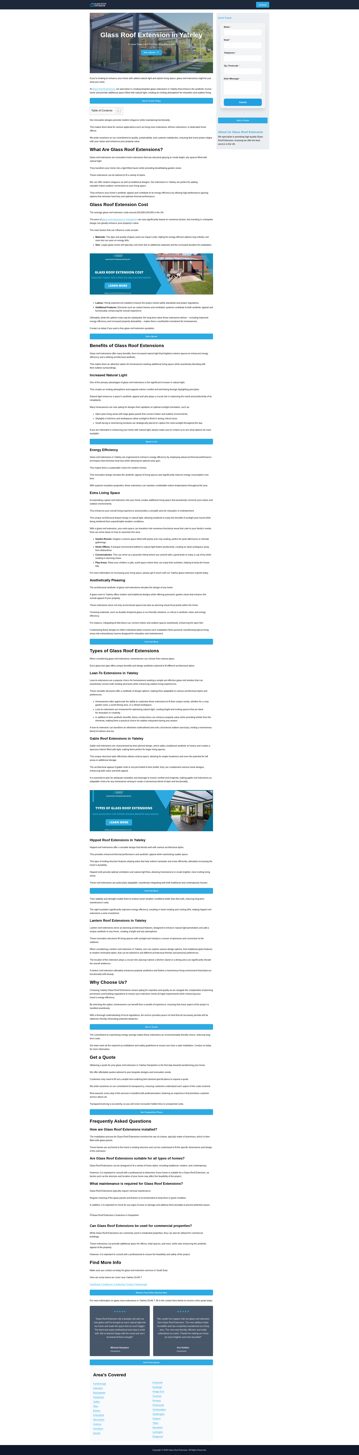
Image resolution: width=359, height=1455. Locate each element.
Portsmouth (158, 1405)
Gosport (156, 1418)
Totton (156, 1423)
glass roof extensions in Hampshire (119, 219)
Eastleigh (157, 1387)
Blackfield (157, 1427)
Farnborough (140, 1284)
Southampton (159, 1409)
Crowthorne (107, 1284)
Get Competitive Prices (151, 1112)
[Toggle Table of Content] (117, 111)
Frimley (129, 1284)
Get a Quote (149, 52)
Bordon (96, 1410)
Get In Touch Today (151, 101)
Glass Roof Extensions (103, 89)
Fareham (157, 1396)
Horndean (98, 1428)
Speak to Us (151, 441)
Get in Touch (151, 1027)
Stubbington (159, 1414)
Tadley (96, 1402)
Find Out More (151, 642)
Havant (96, 1433)
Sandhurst (95, 1284)
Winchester (98, 1419)
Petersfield (98, 1415)
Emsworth (158, 1382)
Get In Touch (243, 120)
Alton (95, 1406)
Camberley (119, 1284)
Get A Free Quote (151, 1362)
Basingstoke (99, 1393)
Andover (97, 1424)
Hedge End (158, 1391)
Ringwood (158, 1436)
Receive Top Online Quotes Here (151, 1293)
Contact (262, 5)
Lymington (158, 1432)
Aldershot (98, 1388)
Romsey (157, 1400)
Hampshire (98, 1397)
